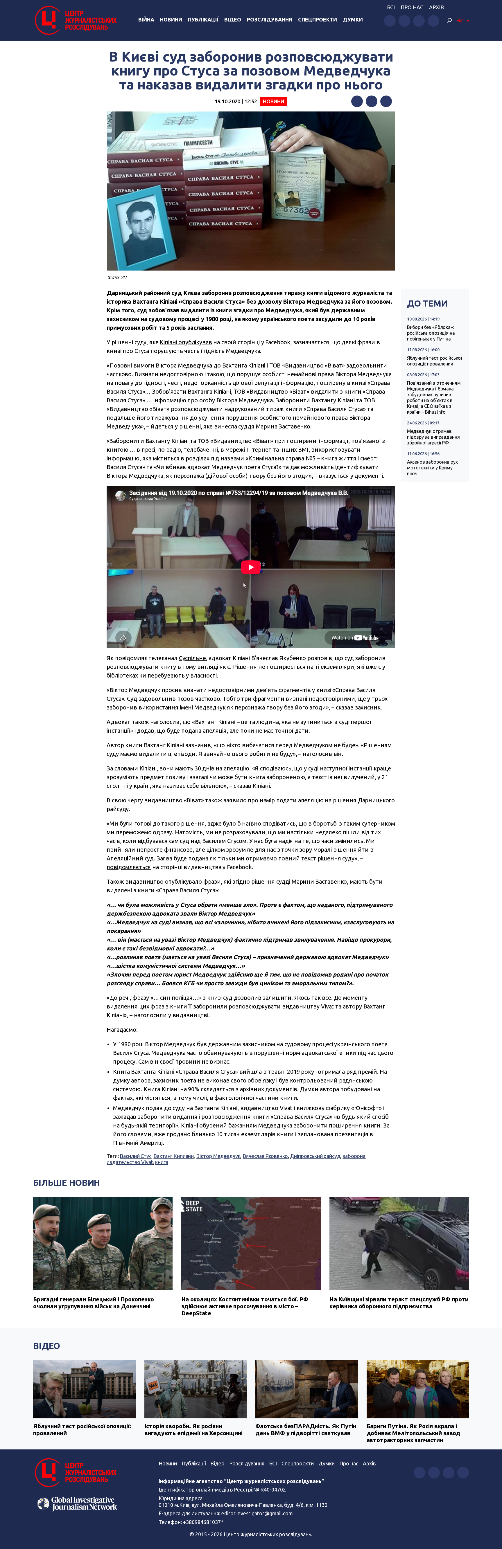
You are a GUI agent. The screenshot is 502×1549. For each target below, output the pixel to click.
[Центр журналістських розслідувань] (75, 20)
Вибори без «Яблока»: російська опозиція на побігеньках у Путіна (431, 333)
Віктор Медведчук (218, 1156)
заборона (354, 1156)
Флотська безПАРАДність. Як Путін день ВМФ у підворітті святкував (305, 1429)
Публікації (203, 19)
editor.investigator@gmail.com (257, 1513)
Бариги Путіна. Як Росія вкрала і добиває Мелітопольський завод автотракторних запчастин (414, 1433)
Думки (353, 19)
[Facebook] (357, 101)
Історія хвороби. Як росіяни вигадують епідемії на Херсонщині (193, 1429)
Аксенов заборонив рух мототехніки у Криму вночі (432, 467)
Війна (146, 19)
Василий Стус (135, 1156)
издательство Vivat (130, 1162)
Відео (232, 19)
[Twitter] (371, 101)
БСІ (391, 7)
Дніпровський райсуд (315, 1156)
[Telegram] (386, 101)
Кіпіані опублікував (186, 342)
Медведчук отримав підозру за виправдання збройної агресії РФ (433, 436)
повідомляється (129, 867)
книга (161, 1162)
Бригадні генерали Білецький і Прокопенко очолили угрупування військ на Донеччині (93, 1303)
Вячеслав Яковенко (265, 1156)
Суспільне (192, 658)
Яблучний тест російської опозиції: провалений (434, 360)
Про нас (412, 7)
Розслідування (269, 19)
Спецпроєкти (298, 1463)
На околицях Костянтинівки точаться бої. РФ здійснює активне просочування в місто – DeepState (244, 1306)
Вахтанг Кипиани (173, 1156)
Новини (171, 19)
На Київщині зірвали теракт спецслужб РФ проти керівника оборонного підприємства (399, 1303)
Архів (436, 7)
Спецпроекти (317, 19)
